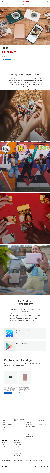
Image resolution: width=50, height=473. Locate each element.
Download (18, 332)
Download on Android (7, 61)
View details (22, 392)
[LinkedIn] (41, 466)
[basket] (2, 1)
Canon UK (3, 466)
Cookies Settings (38, 463)
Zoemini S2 (6, 386)
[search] (5, 1)
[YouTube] (47, 466)
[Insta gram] (38, 466)
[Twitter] (44, 466)
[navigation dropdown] (48, 1)
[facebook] (35, 466)
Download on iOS (6, 59)
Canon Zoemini (22, 386)
